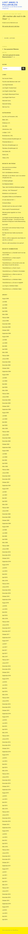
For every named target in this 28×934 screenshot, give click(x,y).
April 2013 (4, 805)
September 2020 (6, 523)
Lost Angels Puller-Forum (8, 97)
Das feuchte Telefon (7, 78)
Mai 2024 (4, 384)
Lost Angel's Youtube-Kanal (9, 88)
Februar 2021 (5, 507)
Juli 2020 (4, 530)
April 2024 (4, 387)
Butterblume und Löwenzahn (9, 193)
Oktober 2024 (5, 368)
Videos (4, 158)
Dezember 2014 (6, 742)
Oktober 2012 (5, 824)
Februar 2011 (5, 888)
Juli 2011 (4, 872)
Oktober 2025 (5, 330)
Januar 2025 (5, 358)
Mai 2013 (4, 802)
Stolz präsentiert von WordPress (10, 930)
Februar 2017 (5, 660)
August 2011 (5, 869)
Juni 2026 (4, 305)
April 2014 (4, 767)
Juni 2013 (4, 799)
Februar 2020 (5, 545)
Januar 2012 (5, 853)
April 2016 (4, 691)
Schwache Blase (6, 203)
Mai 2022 (4, 460)
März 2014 (5, 770)
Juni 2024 (4, 381)
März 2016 (5, 694)
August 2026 (5, 298)
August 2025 (5, 336)
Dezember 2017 (6, 628)
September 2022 (6, 447)
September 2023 (6, 409)
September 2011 (6, 865)
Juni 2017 (4, 647)
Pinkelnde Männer (7, 142)
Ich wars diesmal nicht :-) (8, 200)
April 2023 (4, 425)
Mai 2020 (4, 536)
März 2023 (5, 428)
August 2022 (5, 450)
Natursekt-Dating (6, 104)
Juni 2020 (4, 533)
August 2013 (5, 793)
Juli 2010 (4, 910)
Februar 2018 (5, 621)
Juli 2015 (4, 720)
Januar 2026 (5, 320)
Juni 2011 (4, 875)
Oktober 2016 (5, 672)
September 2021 (6, 485)
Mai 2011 (4, 878)
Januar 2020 (5, 549)
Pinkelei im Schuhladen (19, 271)
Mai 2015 (4, 726)
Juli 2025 (4, 340)
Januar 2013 (5, 815)
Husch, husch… (17, 268)
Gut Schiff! (5, 224)
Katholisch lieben (17, 279)
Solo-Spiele (5, 151)
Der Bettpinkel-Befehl (7, 184)
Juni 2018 (4, 609)
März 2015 (5, 732)
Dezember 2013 (6, 780)
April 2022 (4, 463)
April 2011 (4, 881)
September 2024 (6, 371)
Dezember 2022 (6, 438)
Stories (4, 154)
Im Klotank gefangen (7, 181)
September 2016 (6, 675)
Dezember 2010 (6, 894)
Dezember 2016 (6, 666)
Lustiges (12, 38)
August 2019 (5, 564)
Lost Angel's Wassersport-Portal (10, 94)
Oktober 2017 (5, 634)
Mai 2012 (4, 840)
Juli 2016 (4, 682)
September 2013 (6, 789)
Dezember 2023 (6, 400)
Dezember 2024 (6, 362)
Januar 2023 (5, 435)
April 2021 (4, 501)
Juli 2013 (4, 796)
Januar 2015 (5, 739)
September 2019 (6, 561)
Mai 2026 (4, 308)
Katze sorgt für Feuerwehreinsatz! (11, 209)
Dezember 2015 (6, 704)
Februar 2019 (5, 583)
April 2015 (4, 729)
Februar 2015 (5, 736)
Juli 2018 (4, 606)
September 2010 (6, 903)
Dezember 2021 (6, 476)
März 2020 (5, 542)
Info (3, 126)
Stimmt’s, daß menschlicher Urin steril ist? (13, 243)
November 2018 (6, 593)
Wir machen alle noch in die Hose (10, 26)
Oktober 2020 (5, 520)
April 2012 (4, 843)
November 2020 (6, 517)
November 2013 (6, 783)
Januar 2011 (5, 891)
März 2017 (5, 656)
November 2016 (6, 669)
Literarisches (5, 129)
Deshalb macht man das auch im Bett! (12, 206)
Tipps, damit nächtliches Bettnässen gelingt (13, 187)
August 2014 (5, 754)
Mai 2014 (4, 764)
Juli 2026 (4, 301)
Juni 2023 (4, 419)
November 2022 (6, 441)
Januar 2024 (5, 397)
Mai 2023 (4, 422)
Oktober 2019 (5, 558)
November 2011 (6, 859)
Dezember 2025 (6, 324)
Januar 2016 (5, 701)
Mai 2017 (4, 650)
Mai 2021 (4, 498)
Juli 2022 (4, 454)
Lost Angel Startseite (7, 84)
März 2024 (5, 390)
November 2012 (6, 821)
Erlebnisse (5, 123)
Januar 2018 (5, 625)
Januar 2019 (5, 587)
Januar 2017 (5, 663)
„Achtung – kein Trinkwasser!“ (10, 190)
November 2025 (6, 327)
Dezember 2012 (6, 818)
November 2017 (6, 631)
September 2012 (6, 827)
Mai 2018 (4, 612)
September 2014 (6, 751)
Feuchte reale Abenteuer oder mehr (11, 81)
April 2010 (4, 919)
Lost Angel (17, 13)
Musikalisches (6, 135)
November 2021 (6, 479)
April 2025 (4, 349)
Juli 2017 (4, 644)
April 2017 (4, 653)
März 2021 (5, 504)
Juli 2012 (4, 834)
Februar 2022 (5, 469)
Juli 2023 (4, 416)
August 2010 (5, 907)
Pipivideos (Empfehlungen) (9, 148)
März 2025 (5, 352)
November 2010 (6, 897)
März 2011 (5, 884)
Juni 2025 (4, 343)
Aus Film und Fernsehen (8, 116)
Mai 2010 (4, 916)
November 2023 (6, 403)
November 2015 (6, 707)
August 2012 (5, 831)
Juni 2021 (4, 495)
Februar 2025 (5, 355)
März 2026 (5, 314)
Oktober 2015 (5, 710)
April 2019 (4, 577)
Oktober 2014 (5, 748)
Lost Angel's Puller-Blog (10, 3)
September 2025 (6, 333)
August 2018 (5, 602)
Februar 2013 (5, 812)
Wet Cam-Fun (5, 107)
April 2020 (4, 539)
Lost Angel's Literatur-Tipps (9, 91)
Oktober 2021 (5, 482)
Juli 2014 (4, 758)
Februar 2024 (5, 393)
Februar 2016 (5, 697)
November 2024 (6, 365)
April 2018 (4, 615)
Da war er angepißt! (18, 282)
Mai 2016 (4, 688)
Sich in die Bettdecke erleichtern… (11, 172)
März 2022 (5, 466)
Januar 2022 (5, 473)
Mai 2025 (4, 346)
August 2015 (5, 717)
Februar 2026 (5, 317)
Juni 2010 (4, 913)
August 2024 (5, 374)
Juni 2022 (4, 457)
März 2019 (5, 580)
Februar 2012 (5, 850)
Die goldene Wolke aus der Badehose (11, 196)
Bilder (7, 38)
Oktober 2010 (5, 900)
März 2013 (5, 808)
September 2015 (6, 713)
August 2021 (5, 488)
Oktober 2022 (5, 444)
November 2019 (6, 555)
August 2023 (5, 412)
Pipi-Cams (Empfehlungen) (9, 145)
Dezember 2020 (6, 514)
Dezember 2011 (6, 856)
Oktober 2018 (5, 596)
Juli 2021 (4, 492)
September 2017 (6, 637)
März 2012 (5, 846)
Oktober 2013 (5, 786)
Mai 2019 (4, 574)
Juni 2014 (4, 761)
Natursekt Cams (6, 100)
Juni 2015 (4, 723)
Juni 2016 (4, 685)
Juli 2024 (4, 378)
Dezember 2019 (6, 552)
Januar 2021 (5, 511)
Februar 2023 (5, 431)
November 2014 (6, 745)
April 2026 (4, 311)
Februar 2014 (5, 774)
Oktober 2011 (5, 862)
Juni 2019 (4, 571)
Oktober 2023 (5, 406)
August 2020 (5, 526)
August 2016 (5, 678)
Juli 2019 (4, 568)
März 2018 (5, 618)
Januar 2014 (5, 777)
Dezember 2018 (6, 590)
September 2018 (6, 599)
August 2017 (5, 640)
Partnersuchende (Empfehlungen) (10, 139)
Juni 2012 (4, 837)
